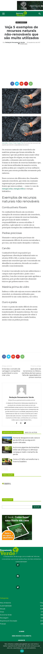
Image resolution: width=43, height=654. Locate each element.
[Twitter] (25, 423)
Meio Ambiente (21, 22)
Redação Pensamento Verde (15, 42)
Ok (22, 651)
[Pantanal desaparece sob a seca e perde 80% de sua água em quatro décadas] (7, 440)
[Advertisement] (21, 63)
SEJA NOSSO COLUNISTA (21, 636)
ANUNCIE (21, 640)
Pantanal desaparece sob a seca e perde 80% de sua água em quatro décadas (26, 440)
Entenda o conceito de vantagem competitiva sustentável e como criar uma (11, 372)
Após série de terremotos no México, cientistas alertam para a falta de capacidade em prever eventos (31, 373)
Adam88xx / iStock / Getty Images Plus (12, 143)
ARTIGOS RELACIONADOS (12, 432)
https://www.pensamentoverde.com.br (21, 400)
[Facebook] (17, 423)
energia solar (7, 189)
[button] (39, 13)
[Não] (41, 648)
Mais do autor (31, 432)
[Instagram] (21, 423)
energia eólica (19, 189)
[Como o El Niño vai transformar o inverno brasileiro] (7, 461)
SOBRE (21, 631)
